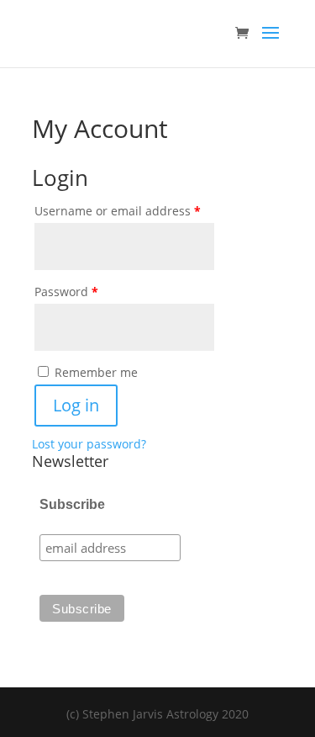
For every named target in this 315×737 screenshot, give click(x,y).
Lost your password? (89, 444)
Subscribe (72, 504)
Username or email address (143, 210)
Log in (76, 405)
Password (92, 291)
